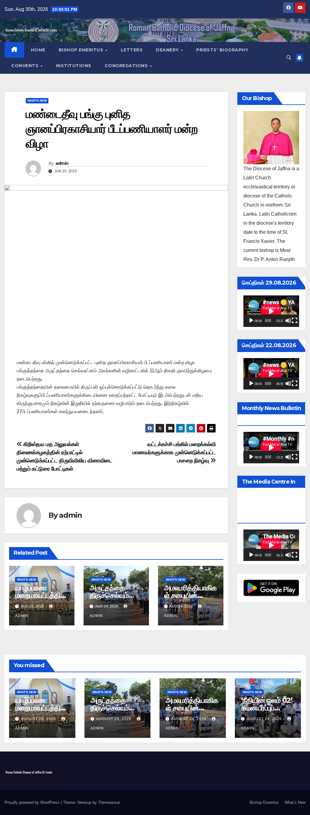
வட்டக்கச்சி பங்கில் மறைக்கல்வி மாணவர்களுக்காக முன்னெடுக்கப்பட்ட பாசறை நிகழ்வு (174, 452)
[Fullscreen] (295, 321)
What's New (37, 100)
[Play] (251, 321)
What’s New (295, 802)
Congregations (127, 65)
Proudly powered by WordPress (33, 802)
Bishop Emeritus (82, 50)
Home (38, 50)
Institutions (73, 65)
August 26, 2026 (39, 719)
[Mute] (288, 321)
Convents (25, 65)
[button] (288, 57)
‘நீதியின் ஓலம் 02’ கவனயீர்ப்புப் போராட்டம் (266, 708)
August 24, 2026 (114, 719)
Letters (132, 50)
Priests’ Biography (222, 50)
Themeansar (109, 802)
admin (62, 163)
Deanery (168, 50)
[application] (271, 311)
